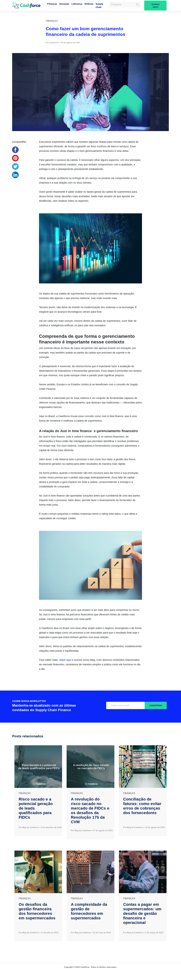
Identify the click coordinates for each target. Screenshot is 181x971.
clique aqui (65, 659)
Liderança (77, 4)
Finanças (52, 4)
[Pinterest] (15, 158)
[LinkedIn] (15, 175)
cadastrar (155, 705)
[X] (15, 166)
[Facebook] (15, 149)
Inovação (64, 4)
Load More (90, 951)
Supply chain (99, 5)
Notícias (89, 4)
